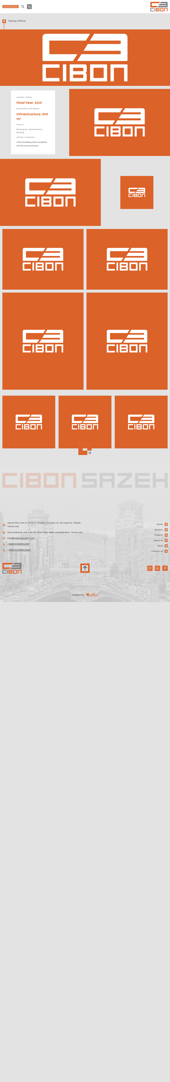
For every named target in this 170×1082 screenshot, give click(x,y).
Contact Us (157, 551)
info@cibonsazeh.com (21, 538)
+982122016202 (18, 550)
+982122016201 (18, 544)
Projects (159, 535)
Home (160, 524)
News (160, 546)
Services (159, 530)
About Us (158, 540)
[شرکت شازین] (91, 595)
